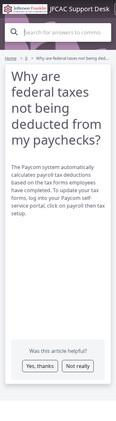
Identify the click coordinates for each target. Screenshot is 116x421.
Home (10, 58)
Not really (78, 366)
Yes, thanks (40, 366)
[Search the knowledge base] (14, 31)
